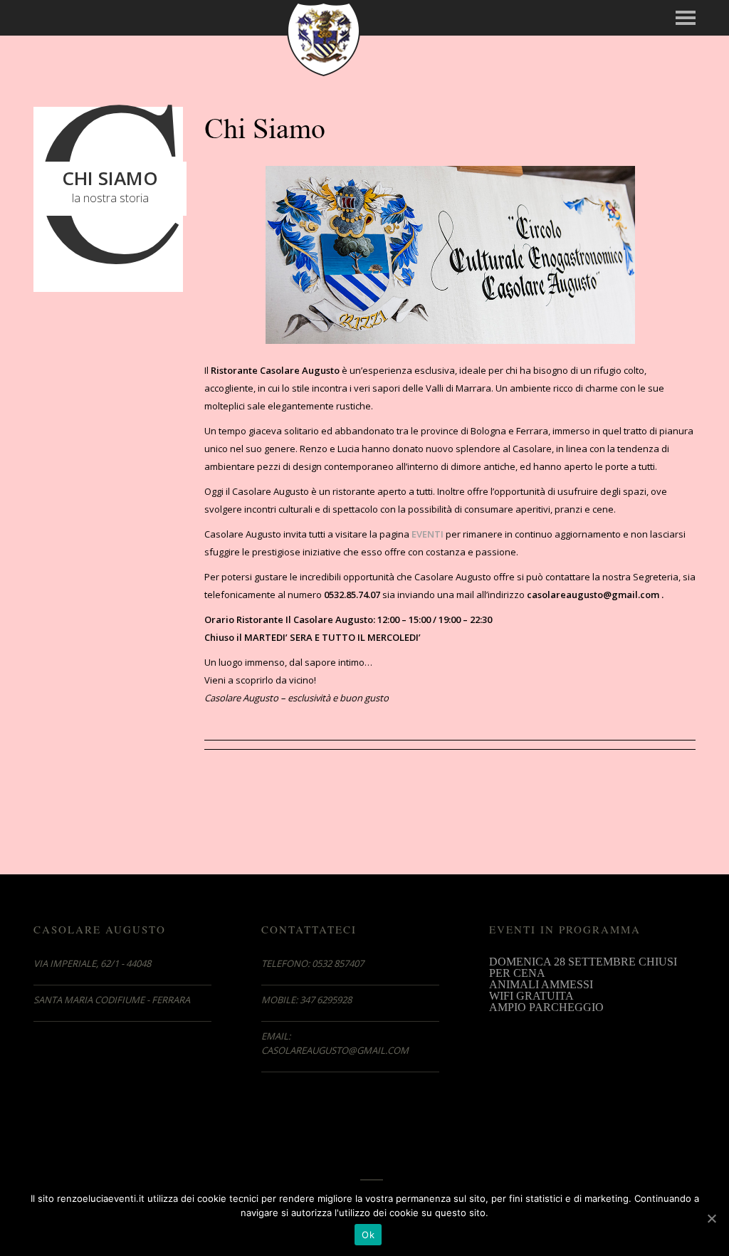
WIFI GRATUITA (531, 996)
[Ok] (711, 1218)
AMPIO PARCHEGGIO (546, 1007)
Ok (368, 1234)
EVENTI (427, 534)
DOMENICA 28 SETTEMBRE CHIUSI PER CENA (583, 967)
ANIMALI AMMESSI (541, 984)
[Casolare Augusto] (324, 38)
